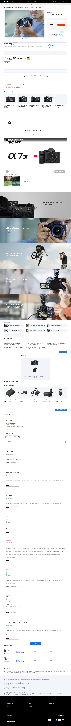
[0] (65, 1)
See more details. (18, 52)
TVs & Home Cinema (15, 1)
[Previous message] (2, 4)
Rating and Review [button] (38, 41)
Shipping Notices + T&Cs (42, 4)
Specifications (25, 41)
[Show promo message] (52, 12)
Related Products (31, 41)
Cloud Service (40, 1)
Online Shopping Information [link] (11, 702)
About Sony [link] (30, 702)
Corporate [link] (54, 712)
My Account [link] (8, 706)
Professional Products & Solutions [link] (47, 712)
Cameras (23, 1)
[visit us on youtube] (61, 715)
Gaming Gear (28, 1)
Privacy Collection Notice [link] (32, 707)
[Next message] (69, 4)
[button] (6, 24)
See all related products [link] (61, 409)
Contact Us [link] (30, 706)
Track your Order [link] (9, 707)
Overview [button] (14, 41)
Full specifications (62, 352)
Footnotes (62, 676)
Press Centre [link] (50, 702)
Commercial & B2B (33, 1)
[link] (27, 7)
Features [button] (19, 41)
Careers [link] (29, 703)
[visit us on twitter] (63, 715)
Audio (20, 1)
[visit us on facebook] (59, 715)
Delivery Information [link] (10, 703)
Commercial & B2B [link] (51, 703)
